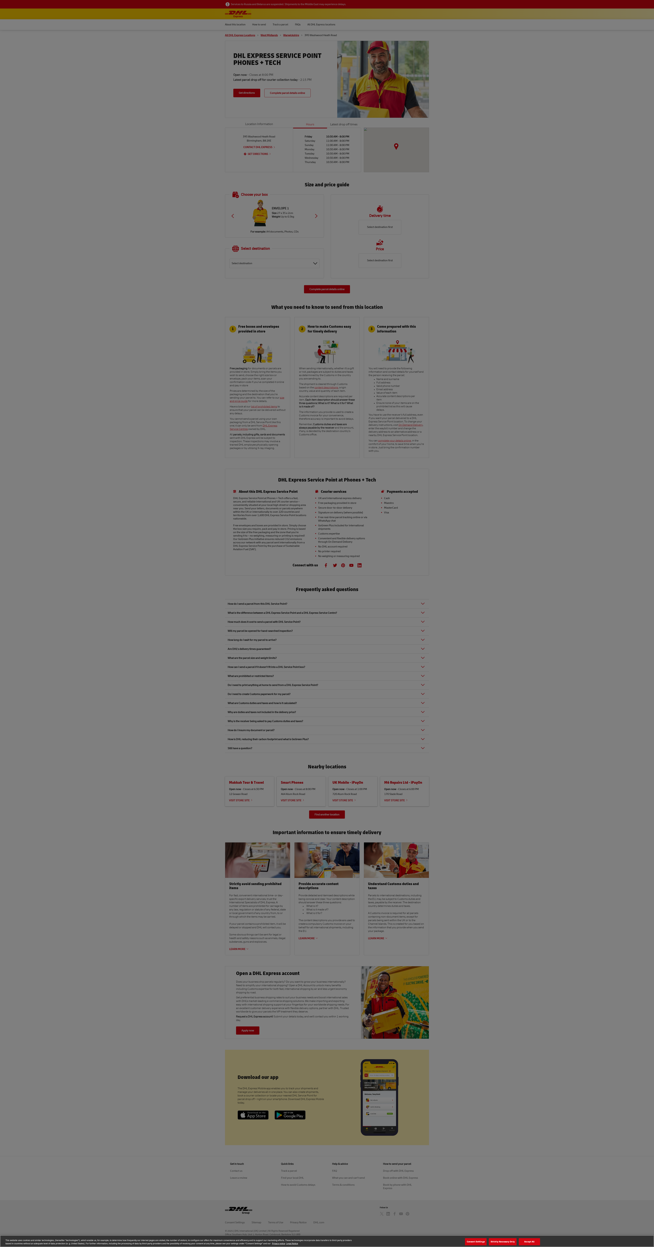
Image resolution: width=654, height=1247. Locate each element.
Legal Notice (292, 1243)
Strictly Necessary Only (503, 1241)
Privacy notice (278, 1243)
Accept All (529, 1241)
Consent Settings (476, 1241)
